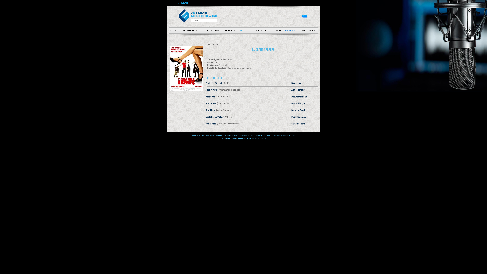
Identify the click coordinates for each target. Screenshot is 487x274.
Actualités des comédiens (260, 30)
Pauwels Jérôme (298, 117)
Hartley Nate (211, 90)
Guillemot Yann (298, 124)
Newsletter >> (290, 30)
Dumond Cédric (298, 110)
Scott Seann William (215, 117)
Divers (278, 30)
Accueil (173, 30)
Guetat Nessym (298, 103)
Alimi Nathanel (298, 90)
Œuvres (242, 30)
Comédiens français (212, 30)
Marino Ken (211, 103)
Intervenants (230, 30)
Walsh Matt (211, 124)
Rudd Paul (210, 110)
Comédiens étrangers (189, 30)
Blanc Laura (296, 83)
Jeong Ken (210, 97)
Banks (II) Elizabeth (214, 83)
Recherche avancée (308, 30)
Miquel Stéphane (299, 97)
